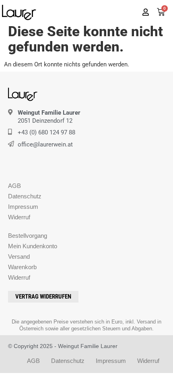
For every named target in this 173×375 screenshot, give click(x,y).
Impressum (23, 206)
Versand (19, 256)
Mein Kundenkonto (32, 246)
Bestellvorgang (27, 235)
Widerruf (19, 217)
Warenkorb (22, 267)
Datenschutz (24, 196)
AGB (14, 185)
